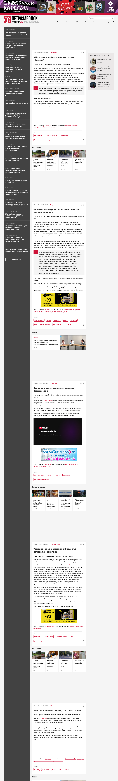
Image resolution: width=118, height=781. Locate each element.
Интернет (74, 320)
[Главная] (7, 23)
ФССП (54, 769)
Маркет (52, 205)
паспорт (57, 475)
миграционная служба (41, 479)
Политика (60, 22)
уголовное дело (39, 641)
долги (67, 769)
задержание (49, 636)
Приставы (45, 769)
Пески (65, 320)
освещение (64, 135)
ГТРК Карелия (47, 401)
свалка (49, 475)
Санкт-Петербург (61, 636)
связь (49, 320)
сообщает (68, 564)
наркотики (37, 636)
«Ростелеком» (39, 320)
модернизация (45, 324)
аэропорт (57, 320)
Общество (79, 22)
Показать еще (16, 259)
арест (72, 636)
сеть (35, 324)
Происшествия (98, 22)
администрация (54, 140)
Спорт (108, 22)
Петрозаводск (39, 135)
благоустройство (39, 140)
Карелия (69, 324)
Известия (44, 718)
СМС (60, 769)
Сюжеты (88, 22)
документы (66, 475)
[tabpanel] (38, 160)
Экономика (70, 22)
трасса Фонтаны (52, 135)
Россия (36, 769)
